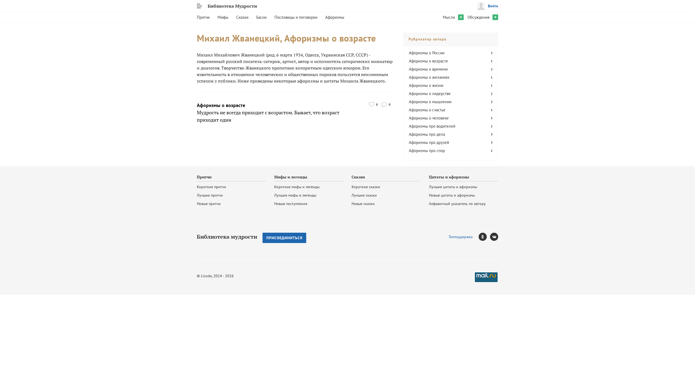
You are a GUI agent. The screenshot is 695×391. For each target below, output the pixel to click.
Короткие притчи (211, 186)
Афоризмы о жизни (426, 85)
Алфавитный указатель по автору (457, 203)
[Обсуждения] (384, 104)
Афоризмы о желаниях (429, 77)
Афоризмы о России (426, 52)
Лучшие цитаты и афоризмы (453, 186)
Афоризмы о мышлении (430, 101)
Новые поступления (290, 203)
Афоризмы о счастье (427, 109)
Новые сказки (363, 203)
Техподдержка (460, 236)
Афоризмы (334, 17)
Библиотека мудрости (227, 236)
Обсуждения (478, 17)
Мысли (449, 17)
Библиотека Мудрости (232, 6)
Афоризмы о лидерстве (430, 93)
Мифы (222, 17)
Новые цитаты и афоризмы (452, 195)
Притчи (203, 17)
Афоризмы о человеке (429, 118)
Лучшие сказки (364, 195)
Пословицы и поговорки (295, 17)
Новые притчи (209, 203)
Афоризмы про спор (427, 150)
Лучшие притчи (210, 195)
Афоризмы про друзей (429, 142)
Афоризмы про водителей (432, 126)
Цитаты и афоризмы (449, 177)
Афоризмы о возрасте (221, 105)
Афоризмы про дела (427, 134)
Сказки (242, 17)
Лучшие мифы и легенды (295, 195)
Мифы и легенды (290, 177)
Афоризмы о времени (428, 69)
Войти (493, 6)
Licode (206, 275)
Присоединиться (284, 237)
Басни (261, 17)
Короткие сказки (366, 186)
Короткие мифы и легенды (297, 186)
